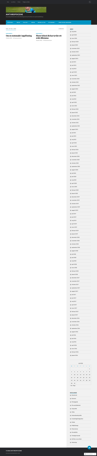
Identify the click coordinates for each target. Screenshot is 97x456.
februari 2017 (75, 311)
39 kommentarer (47, 40)
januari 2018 (75, 274)
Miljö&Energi (75, 425)
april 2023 (74, 72)
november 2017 (75, 281)
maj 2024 (74, 31)
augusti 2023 (75, 58)
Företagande (75, 401)
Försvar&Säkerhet (76, 405)
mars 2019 (74, 227)
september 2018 (76, 247)
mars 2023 (74, 75)
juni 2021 (74, 136)
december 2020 (75, 156)
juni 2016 (74, 338)
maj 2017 (74, 301)
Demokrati (9, 33)
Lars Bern (13, 2)
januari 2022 (75, 112)
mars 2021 (74, 146)
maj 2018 (74, 260)
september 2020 (76, 166)
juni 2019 (74, 217)
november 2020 (75, 159)
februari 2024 (75, 41)
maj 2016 (74, 341)
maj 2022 (74, 99)
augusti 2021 (75, 129)
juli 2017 (74, 294)
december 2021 (75, 115)
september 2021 (76, 126)
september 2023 (76, 55)
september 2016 (76, 328)
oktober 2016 (75, 325)
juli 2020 (74, 173)
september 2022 (76, 85)
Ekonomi (10, 22)
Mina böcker (75, 429)
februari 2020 (75, 190)
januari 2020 (75, 193)
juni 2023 (74, 65)
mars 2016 (74, 348)
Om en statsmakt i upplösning (19, 36)
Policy (19, 2)
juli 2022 (74, 92)
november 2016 (75, 321)
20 (83, 377)
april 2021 (74, 142)
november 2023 (75, 48)
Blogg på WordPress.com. (13, 453)
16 (71, 377)
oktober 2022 (75, 82)
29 (89, 380)
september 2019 (76, 207)
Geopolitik (74, 408)
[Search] (90, 2)
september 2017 (76, 288)
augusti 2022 (75, 89)
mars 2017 (74, 308)
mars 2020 (74, 186)
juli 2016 (74, 335)
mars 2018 (74, 267)
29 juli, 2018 (9, 38)
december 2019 (75, 196)
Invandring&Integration (77, 418)
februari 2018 (75, 271)
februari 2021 (75, 149)
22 (89, 377)
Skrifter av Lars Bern (65, 22)
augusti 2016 (75, 331)
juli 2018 (74, 254)
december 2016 (75, 318)
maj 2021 (74, 139)
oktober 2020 (75, 163)
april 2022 (74, 102)
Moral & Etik (41, 22)
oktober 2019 (75, 203)
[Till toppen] (89, 447)
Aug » (74, 385)
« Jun (71, 385)
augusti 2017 (75, 291)
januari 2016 (75, 355)
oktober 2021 (75, 122)
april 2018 (74, 264)
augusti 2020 (75, 169)
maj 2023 (74, 68)
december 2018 (75, 237)
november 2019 (75, 200)
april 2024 (74, 35)
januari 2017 (75, 314)
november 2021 (75, 119)
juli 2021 (74, 132)
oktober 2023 (75, 51)
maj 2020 (74, 180)
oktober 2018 (75, 244)
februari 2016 (75, 352)
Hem (8, 2)
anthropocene (14, 14)
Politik (25, 22)
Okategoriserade (76, 435)
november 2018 (75, 240)
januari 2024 (75, 45)
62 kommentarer (17, 38)
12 (80, 374)
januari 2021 (75, 153)
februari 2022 (75, 109)
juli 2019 (74, 213)
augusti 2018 (75, 250)
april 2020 (74, 183)
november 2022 (75, 78)
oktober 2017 (75, 284)
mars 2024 (74, 38)
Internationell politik (77, 415)
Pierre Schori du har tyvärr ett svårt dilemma (48, 37)
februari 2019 (75, 230)
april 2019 (74, 223)
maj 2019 (74, 220)
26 (80, 380)
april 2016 (74, 345)
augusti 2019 (75, 210)
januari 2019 (75, 234)
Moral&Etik (74, 432)
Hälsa (18, 22)
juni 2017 (74, 298)
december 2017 (75, 277)
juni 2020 (74, 176)
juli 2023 (74, 61)
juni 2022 (74, 95)
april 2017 (74, 304)
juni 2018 (74, 257)
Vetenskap (51, 22)
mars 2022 (74, 105)
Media (33, 22)
